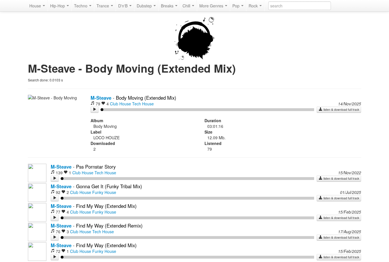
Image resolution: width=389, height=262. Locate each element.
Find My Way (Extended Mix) (106, 205)
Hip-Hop (58, 6)
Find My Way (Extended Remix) (109, 225)
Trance (103, 6)
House (35, 6)
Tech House (143, 104)
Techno (81, 6)
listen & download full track (341, 109)
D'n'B (123, 6)
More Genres (211, 6)
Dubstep (145, 6)
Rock (254, 6)
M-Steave (101, 97)
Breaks (168, 6)
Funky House (104, 192)
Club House (120, 104)
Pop (236, 6)
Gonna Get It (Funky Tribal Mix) (109, 186)
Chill (187, 6)
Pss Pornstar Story (96, 166)
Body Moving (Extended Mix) (146, 97)
